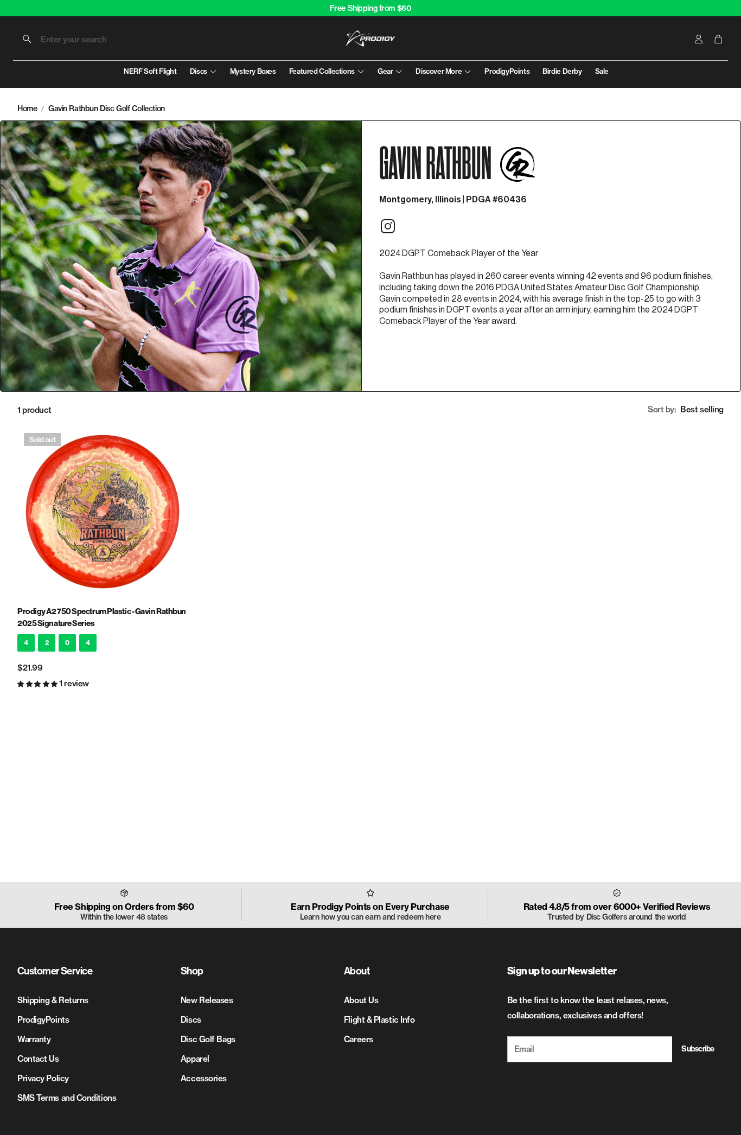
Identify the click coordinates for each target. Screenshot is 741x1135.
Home (27, 108)
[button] (86, 39)
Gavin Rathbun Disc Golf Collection (106, 108)
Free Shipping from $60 (371, 8)
